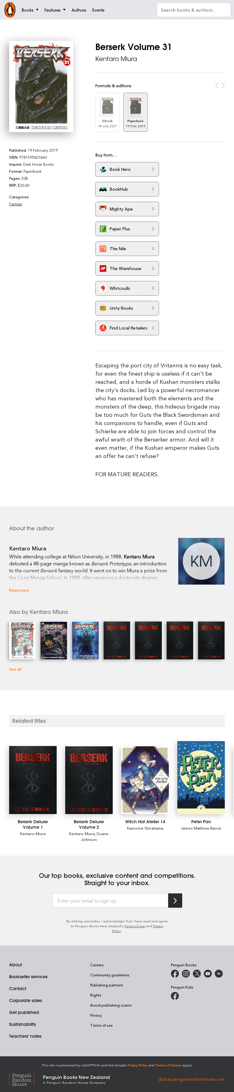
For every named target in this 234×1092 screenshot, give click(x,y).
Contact (17, 988)
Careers (97, 965)
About (15, 965)
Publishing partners (106, 985)
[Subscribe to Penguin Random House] (175, 900)
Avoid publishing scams (111, 1005)
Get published (24, 1012)
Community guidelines (109, 975)
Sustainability (22, 1024)
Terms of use (101, 1025)
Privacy (96, 1015)
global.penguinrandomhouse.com (191, 1079)
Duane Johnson (95, 836)
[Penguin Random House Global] (26, 1079)
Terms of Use (134, 925)
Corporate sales (25, 1000)
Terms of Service (168, 1065)
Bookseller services (28, 976)
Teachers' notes (25, 1036)
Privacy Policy (137, 1065)
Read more (19, 590)
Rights (95, 995)
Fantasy (15, 204)
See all (15, 669)
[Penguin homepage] (10, 9)
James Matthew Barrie (201, 828)
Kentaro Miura (116, 59)
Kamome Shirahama (145, 828)
